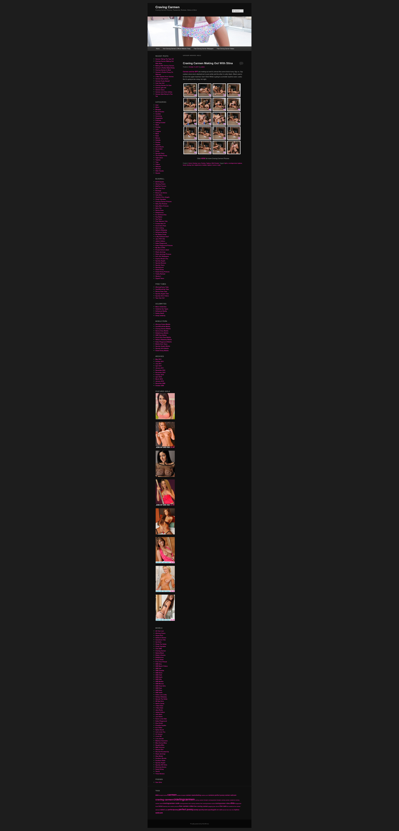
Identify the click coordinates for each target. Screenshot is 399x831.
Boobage (158, 191)
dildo (232, 803)
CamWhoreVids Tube (162, 289)
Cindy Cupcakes (160, 199)
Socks (157, 151)
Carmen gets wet (160, 87)
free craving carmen (201, 806)
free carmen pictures (173, 806)
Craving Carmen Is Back (163, 70)
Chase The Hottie (160, 644)
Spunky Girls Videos (162, 296)
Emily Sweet (159, 659)
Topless (208, 163)
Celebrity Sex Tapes (161, 309)
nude (166, 810)
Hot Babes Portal (160, 234)
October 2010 (159, 375)
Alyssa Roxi (159, 635)
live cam (223, 806)
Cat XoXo (158, 642)
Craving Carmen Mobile (163, 329)
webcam (159, 812)
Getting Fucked (160, 122)
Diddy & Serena (160, 655)
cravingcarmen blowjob (214, 800)
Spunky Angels (160, 261)
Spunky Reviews (160, 263)
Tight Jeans (159, 158)
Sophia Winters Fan (161, 259)
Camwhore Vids (160, 640)
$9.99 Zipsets (159, 182)
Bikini (157, 107)
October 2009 (159, 385)
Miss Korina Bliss (161, 743)
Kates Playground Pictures (164, 245)
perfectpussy (173, 809)
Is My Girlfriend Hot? (162, 237)
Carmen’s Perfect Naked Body (165, 68)
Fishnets (158, 120)
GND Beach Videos (161, 666)
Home (157, 49)
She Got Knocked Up (162, 752)
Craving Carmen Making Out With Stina (208, 63)
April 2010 (158, 377)
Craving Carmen (167, 7)
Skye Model (159, 756)
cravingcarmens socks (209, 803)
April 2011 (158, 366)
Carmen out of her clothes (163, 92)
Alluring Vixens (160, 184)
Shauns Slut (159, 749)
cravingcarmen (184, 799)
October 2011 (159, 361)
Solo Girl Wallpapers (162, 256)
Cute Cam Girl (159, 83)
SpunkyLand (159, 267)
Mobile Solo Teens (161, 344)
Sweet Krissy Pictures (162, 272)
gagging (210, 806)
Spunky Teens (159, 265)
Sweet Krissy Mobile (162, 350)
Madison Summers (161, 741)
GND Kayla (158, 677)
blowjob (161, 795)
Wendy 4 (158, 276)
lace (193, 165)
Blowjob (158, 109)
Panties (203, 163)
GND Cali (158, 668)
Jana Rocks (159, 710)
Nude (157, 136)
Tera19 (157, 771)
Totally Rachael (160, 274)
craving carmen (164, 799)
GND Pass (158, 688)
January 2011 (159, 368)
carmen (172, 795)
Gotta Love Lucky (161, 695)
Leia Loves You (160, 732)
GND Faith (158, 675)
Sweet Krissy (159, 269)
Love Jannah (159, 738)
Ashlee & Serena (160, 638)
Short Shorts (159, 147)
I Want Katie (159, 708)
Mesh (157, 134)
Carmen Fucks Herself (162, 81)
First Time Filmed (161, 662)
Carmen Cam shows (161, 79)
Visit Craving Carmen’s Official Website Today (177, 49)
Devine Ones (159, 210)
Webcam (158, 166)
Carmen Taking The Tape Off (164, 59)
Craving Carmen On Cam (163, 85)
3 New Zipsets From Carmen (164, 76)
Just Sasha (159, 716)
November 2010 (160, 372)
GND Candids (159, 670)
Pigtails (157, 145)
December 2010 (160, 370)
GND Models (159, 681)
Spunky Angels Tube (162, 294)
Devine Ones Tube (161, 291)
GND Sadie (158, 692)
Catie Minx (158, 195)
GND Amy (158, 664)
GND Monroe (159, 684)
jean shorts (216, 806)
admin (203, 67)
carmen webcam (230, 795)
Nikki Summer (160, 747)
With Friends (215, 163)
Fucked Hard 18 (160, 223)
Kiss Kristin (159, 723)
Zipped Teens (159, 278)
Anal (156, 105)
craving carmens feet (196, 803)
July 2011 (158, 364)
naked (162, 810)
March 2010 (159, 379)
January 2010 (159, 381)
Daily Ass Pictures (161, 204)
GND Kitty (158, 679)
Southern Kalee (160, 760)
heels (184, 165)
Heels (190, 163)
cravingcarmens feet (185, 803)
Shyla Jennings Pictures (163, 254)
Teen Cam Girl (160, 298)
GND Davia (158, 673)
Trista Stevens (159, 774)
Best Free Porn (160, 188)
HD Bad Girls (159, 701)
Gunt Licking (159, 228)
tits (233, 810)
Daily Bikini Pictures (162, 206)
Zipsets (157, 173)
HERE (203, 158)
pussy (195, 809)
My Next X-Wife (160, 248)
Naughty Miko (159, 745)
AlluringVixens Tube (162, 287)
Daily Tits (158, 208)
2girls (226, 163)
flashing (165, 806)
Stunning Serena (160, 767)
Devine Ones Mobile (161, 331)
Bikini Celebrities (160, 307)
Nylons (157, 138)
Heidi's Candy (159, 703)
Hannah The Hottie (161, 699)
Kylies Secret (159, 730)
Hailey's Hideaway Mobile (163, 339)
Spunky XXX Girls (161, 765)
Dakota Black (159, 653)
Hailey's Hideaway (161, 230)
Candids (158, 114)
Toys (156, 162)
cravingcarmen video (222, 803)
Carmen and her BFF (190, 71)
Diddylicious (159, 212)
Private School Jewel (162, 250)
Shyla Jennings (160, 252)
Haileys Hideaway (161, 697)
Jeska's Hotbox (160, 241)
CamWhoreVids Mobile (162, 326)
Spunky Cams (159, 153)
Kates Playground (161, 243)
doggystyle (238, 803)
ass (157, 795)
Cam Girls (158, 782)
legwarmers (198, 165)
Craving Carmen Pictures (163, 201)
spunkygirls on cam (215, 810)
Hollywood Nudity (161, 232)
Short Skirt (158, 149)
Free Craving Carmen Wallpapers (204, 49)
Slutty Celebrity (160, 315)
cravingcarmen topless (235, 163)
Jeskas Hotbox (160, 712)
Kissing (195, 163)
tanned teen (225, 810)
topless (209, 165)
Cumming (158, 116)
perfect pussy (186, 809)
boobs (165, 795)
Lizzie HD (158, 736)
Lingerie (158, 131)
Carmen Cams (159, 90)
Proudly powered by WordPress (199, 824)
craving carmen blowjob (201, 800)
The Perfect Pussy (161, 155)
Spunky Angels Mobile (162, 346)
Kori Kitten (158, 727)
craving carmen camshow (228, 800)
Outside (157, 140)
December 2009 (160, 383)
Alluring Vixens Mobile (162, 324)
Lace (199, 163)
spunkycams (203, 810)
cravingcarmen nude (171, 803)
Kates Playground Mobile (163, 342)
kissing (189, 165)
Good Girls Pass (160, 226)
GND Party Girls (160, 686)
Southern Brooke (160, 758)
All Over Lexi (159, 631)
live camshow (230, 806)
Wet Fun (158, 169)
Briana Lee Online (161, 193)
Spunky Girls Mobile (162, 348)
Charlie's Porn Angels (162, 197)
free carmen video (186, 806)
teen (230, 810)
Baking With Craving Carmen (164, 66)
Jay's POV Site (160, 239)
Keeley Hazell (159, 313)
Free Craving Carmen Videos (225, 49)
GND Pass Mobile (161, 335)
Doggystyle (159, 118)
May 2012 (158, 359)
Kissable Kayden (160, 725)
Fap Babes (158, 217)
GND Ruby (158, 690)
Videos (157, 164)
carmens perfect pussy (216, 795)
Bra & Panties (159, 112)
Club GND (158, 648)
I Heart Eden (159, 706)
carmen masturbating (193, 795)
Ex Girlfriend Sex (160, 215)
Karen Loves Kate (161, 719)
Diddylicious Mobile (161, 333)
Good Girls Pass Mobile (163, 337)
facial (156, 806)
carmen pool (204, 795)
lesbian (204, 165)
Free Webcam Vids (161, 221)
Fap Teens (158, 219)
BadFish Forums (160, 186)
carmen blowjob (181, 795)
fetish (161, 806)
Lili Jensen (159, 734)
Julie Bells (158, 714)
